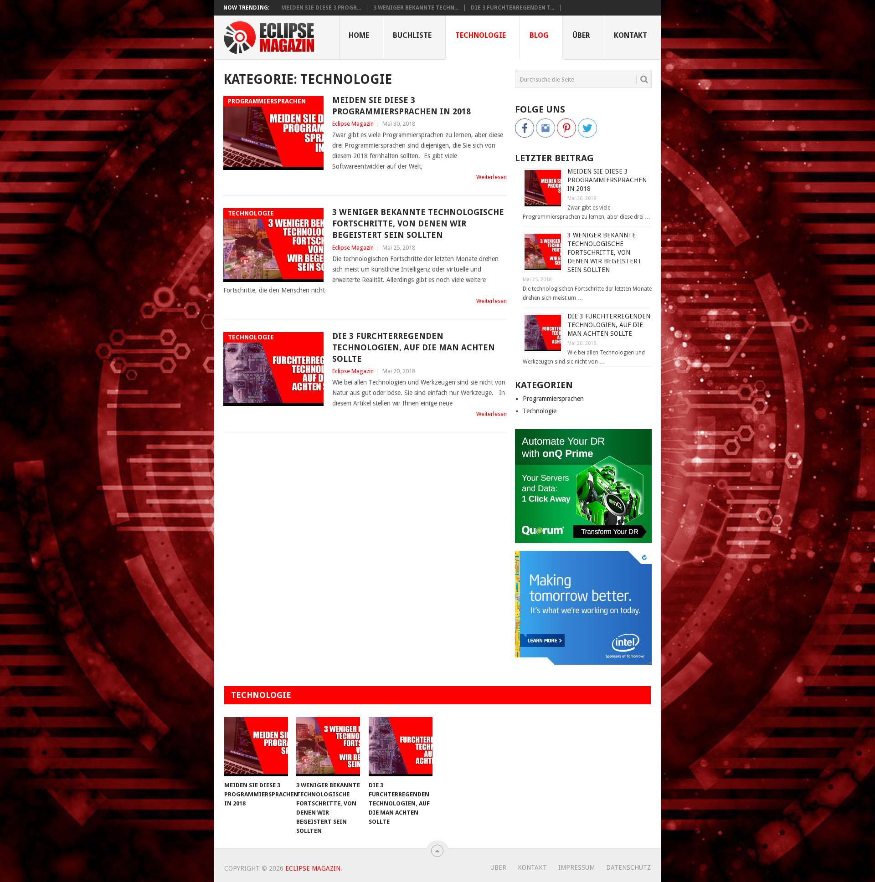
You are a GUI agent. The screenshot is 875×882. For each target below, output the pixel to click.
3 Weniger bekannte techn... (415, 8)
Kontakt (630, 35)
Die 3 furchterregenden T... (512, 8)
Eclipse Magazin (353, 123)
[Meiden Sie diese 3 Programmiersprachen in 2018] (256, 746)
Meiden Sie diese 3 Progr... (321, 8)
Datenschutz (628, 867)
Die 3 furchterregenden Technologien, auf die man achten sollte (413, 347)
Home (359, 35)
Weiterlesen (491, 177)
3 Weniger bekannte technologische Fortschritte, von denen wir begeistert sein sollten (418, 223)
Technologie (480, 35)
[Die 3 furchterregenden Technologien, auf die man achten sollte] (400, 746)
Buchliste (412, 35)
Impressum (576, 867)
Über (581, 35)
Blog (539, 35)
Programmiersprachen (553, 398)
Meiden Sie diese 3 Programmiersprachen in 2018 (401, 105)
